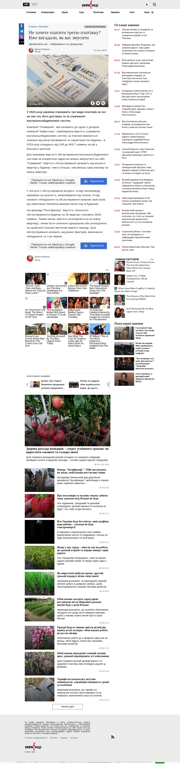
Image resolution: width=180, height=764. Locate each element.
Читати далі (67, 706)
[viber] (21, 36)
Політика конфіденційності (36, 738)
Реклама (54, 738)
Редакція (64, 738)
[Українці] (90, 4)
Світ (132, 12)
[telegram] (21, 31)
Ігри (81, 12)
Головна (31, 12)
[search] (154, 4)
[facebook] (21, 26)
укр (26, 4)
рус (34, 4)
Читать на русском (95, 27)
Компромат (48, 12)
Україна (115, 12)
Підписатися (97, 181)
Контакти (74, 738)
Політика (98, 12)
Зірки (65, 12)
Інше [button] (147, 12)
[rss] (147, 4)
